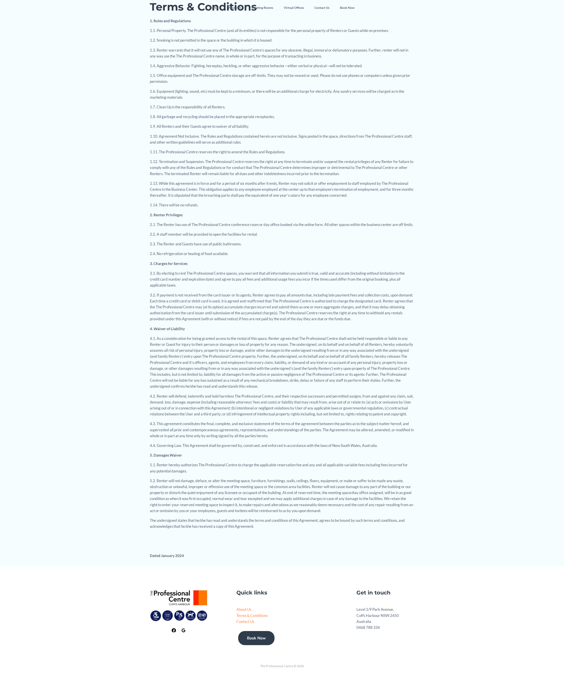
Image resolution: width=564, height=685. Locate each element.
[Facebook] (174, 630)
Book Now (347, 7)
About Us (234, 7)
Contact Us (321, 7)
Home (214, 7)
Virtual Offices (294, 7)
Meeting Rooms (262, 7)
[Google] (183, 630)
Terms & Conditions (252, 615)
